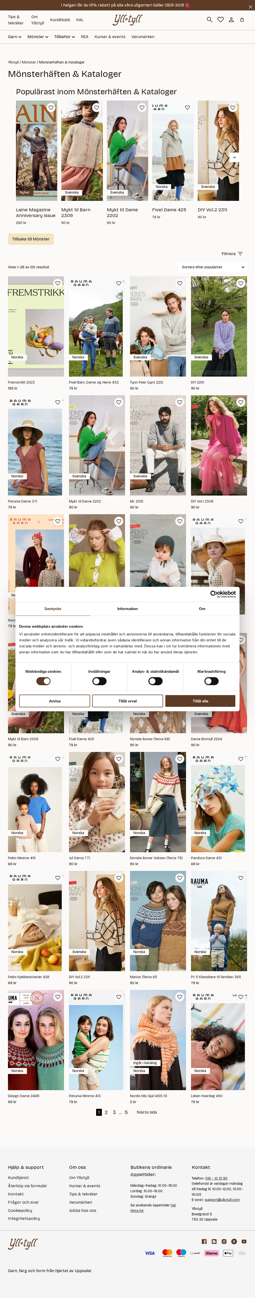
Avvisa (55, 701)
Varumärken (142, 36)
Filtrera (229, 253)
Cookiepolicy (20, 1210)
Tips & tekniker (83, 1194)
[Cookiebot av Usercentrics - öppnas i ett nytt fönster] (214, 594)
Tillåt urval (128, 701)
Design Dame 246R (23, 1096)
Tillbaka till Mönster (31, 239)
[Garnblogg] (214, 1241)
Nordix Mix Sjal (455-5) (148, 1096)
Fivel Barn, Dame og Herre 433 (94, 383)
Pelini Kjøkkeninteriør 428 (28, 977)
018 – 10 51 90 (216, 1178)
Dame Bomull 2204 (206, 739)
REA (84, 36)
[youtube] (244, 1241)
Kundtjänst (18, 1177)
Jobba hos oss (82, 1210)
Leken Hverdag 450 (207, 1096)
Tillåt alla (200, 701)
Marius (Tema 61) (143, 977)
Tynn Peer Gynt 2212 (146, 383)
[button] (51, 107)
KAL (80, 19)
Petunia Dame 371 (22, 502)
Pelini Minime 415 (22, 858)
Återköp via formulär (27, 1186)
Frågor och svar (23, 1202)
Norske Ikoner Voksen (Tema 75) (156, 858)
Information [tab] (127, 608)
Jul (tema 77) (79, 858)
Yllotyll (13, 62)
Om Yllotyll (79, 1177)
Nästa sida (147, 1112)
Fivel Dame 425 (81, 739)
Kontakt (16, 1194)
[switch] (99, 681)
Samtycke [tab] (53, 608)
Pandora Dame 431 (206, 858)
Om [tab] (202, 608)
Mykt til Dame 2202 (85, 502)
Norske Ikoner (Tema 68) (150, 739)
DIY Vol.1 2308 (202, 502)
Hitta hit (137, 1211)
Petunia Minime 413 (85, 1096)
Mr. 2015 (136, 502)
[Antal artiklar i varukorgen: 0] (242, 20)
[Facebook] (204, 1241)
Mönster (29, 62)
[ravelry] (234, 1241)
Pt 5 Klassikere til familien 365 (216, 977)
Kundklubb (60, 19)
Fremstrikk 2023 (21, 383)
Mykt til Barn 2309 (23, 739)
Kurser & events (110, 36)
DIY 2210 (197, 383)
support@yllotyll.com (222, 1200)
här (173, 1205)
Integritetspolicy (24, 1218)
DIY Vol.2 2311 (79, 977)
